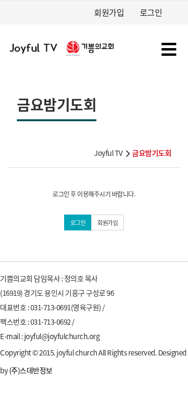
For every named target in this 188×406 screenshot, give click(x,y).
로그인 (151, 12)
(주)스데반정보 (31, 370)
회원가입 (109, 12)
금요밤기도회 (151, 153)
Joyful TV (108, 153)
